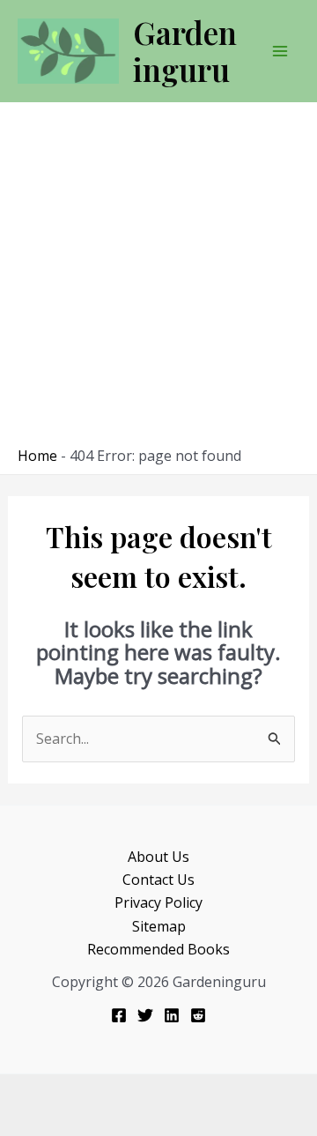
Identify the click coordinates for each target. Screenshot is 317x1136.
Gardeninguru (185, 50)
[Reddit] (198, 1015)
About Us (158, 856)
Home (37, 455)
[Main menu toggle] (280, 51)
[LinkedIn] (172, 1015)
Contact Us (158, 879)
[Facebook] (119, 1015)
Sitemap (159, 926)
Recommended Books (158, 949)
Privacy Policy (158, 902)
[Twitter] (145, 1015)
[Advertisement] (158, 278)
